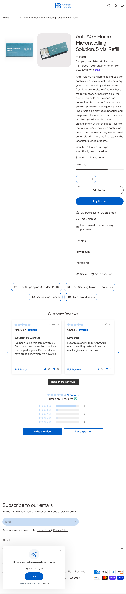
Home (5, 17)
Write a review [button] (42, 431)
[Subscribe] (75, 521)
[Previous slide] (7, 352)
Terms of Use (44, 530)
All (16, 17)
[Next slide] (118, 352)
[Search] (109, 5)
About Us (65, 571)
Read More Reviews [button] (63, 381)
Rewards (80, 571)
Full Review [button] (21, 369)
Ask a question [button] (83, 431)
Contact (75, 577)
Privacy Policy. (60, 530)
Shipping (81, 61)
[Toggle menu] (3, 5)
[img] (22, 324)
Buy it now (99, 201)
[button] (45, 369)
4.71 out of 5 (71, 395)
